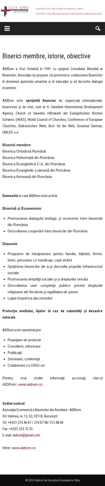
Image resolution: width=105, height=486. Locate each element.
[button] (98, 28)
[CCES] (52, 11)
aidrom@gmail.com (26, 435)
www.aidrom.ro (30, 384)
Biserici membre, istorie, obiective (46, 56)
